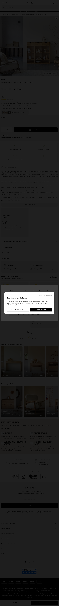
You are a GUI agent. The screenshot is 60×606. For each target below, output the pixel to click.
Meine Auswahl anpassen (17, 309)
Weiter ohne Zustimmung (45, 295)
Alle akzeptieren (41, 309)
